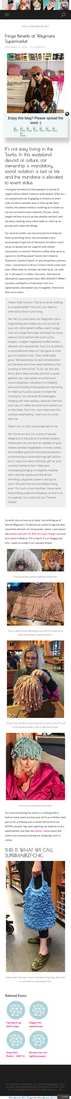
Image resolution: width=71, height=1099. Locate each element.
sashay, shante (42, 830)
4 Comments (37, 47)
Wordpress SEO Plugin (21, 1097)
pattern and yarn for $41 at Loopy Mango (32, 533)
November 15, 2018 (16, 47)
